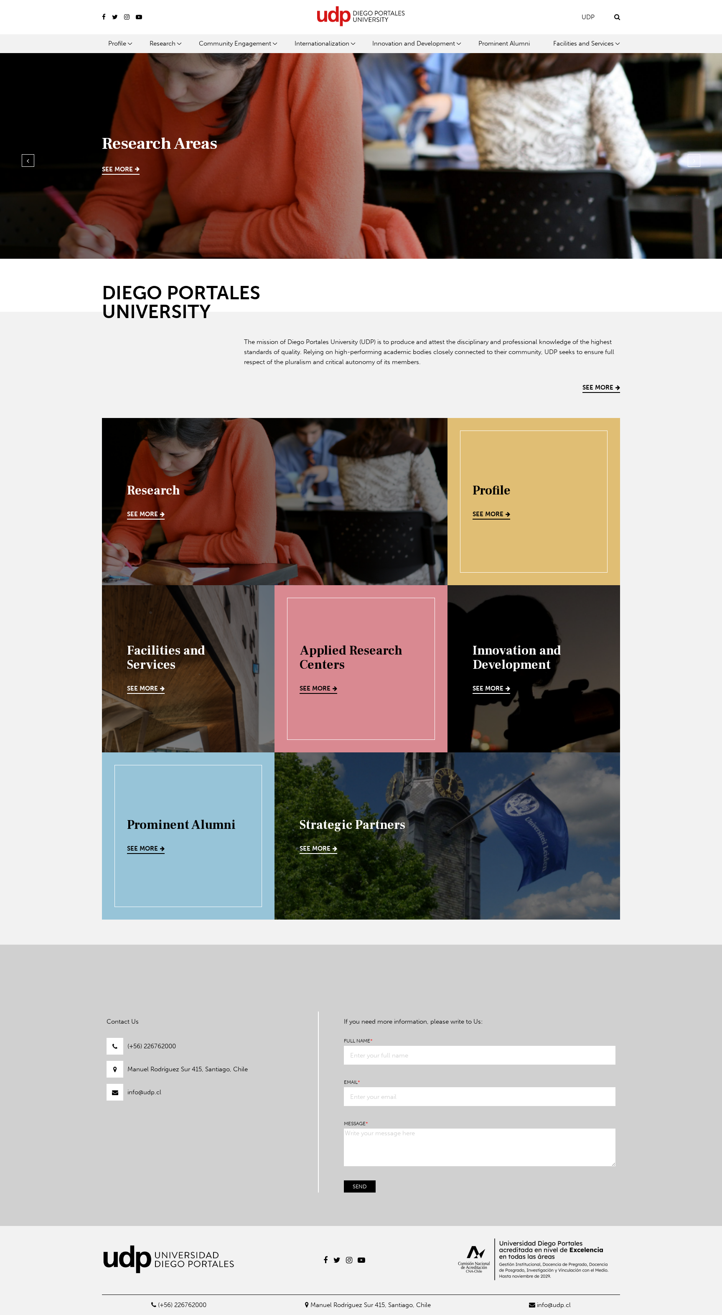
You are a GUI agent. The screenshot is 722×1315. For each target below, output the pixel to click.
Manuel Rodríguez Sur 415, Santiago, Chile (187, 1069)
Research (162, 43)
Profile (117, 43)
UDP (588, 17)
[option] (361, 154)
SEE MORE (117, 169)
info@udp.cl (144, 1092)
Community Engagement (235, 43)
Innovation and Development (413, 43)
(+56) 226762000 (151, 1046)
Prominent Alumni (504, 43)
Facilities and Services (583, 43)
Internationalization (322, 43)
